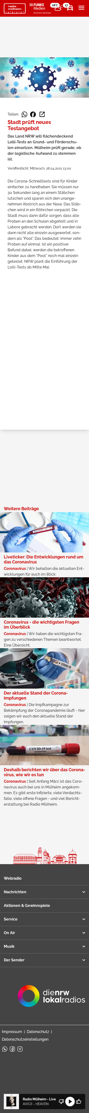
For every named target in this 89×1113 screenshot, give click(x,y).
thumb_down (61, 1101)
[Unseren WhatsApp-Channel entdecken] (5, 1049)
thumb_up (78, 1101)
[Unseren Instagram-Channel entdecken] (20, 1049)
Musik (9, 946)
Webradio (13, 878)
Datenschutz (38, 1031)
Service (11, 919)
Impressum (12, 1031)
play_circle (70, 1101)
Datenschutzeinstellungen (25, 1039)
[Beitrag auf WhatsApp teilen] (24, 114)
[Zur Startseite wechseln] (15, 8)
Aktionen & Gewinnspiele (27, 905)
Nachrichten (15, 892)
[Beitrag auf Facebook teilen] (33, 114)
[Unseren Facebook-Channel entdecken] (12, 1049)
